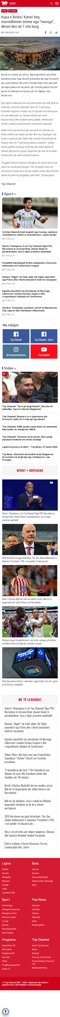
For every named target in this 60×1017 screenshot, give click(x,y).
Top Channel (16, 339)
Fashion (35, 913)
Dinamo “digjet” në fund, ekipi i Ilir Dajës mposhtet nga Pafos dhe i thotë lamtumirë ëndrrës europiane (29, 280)
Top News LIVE (8, 893)
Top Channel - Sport (44, 339)
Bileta (34, 949)
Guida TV (6, 969)
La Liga (5, 921)
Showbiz (36, 905)
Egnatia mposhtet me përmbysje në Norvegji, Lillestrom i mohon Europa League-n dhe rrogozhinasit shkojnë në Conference (26, 296)
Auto (34, 885)
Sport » (10, 194)
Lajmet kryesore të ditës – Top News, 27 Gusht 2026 (29, 447)
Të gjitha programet (11, 965)
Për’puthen (7, 949)
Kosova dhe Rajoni (40, 877)
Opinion (35, 869)
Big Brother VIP (8, 945)
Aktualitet (6, 877)
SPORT (12, 3)
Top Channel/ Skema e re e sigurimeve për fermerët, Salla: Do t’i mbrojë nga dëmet (25, 418)
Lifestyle (36, 909)
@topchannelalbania (16, 355)
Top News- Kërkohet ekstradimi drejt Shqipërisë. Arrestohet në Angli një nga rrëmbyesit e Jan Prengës (28, 457)
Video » (10, 368)
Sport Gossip (7, 933)
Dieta (34, 921)
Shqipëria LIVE (8, 953)
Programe (9, 939)
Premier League (9, 917)
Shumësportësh (9, 929)
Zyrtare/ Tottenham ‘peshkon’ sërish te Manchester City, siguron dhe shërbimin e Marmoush (29, 311)
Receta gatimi (38, 925)
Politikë (5, 869)
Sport (4, 11)
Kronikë (5, 873)
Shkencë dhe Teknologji (42, 881)
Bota (35, 863)
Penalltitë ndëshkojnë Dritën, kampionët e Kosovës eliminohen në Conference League (29, 266)
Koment (35, 873)
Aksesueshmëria (39, 968)
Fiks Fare (6, 957)
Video (4, 889)
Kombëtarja (7, 905)
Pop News (39, 899)
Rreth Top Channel (40, 945)
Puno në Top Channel (41, 957)
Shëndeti (36, 917)
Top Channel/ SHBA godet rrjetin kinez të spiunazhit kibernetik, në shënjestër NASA (29, 428)
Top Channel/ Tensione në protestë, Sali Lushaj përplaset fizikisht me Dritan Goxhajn (27, 438)
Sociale (5, 885)
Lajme (6, 863)
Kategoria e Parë (9, 913)
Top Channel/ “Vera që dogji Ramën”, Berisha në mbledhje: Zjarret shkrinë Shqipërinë (27, 407)
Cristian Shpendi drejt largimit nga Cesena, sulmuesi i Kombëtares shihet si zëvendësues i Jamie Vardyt (29, 235)
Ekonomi (6, 881)
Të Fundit (13, 11)
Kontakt (35, 953)
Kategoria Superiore (11, 909)
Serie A (5, 925)
